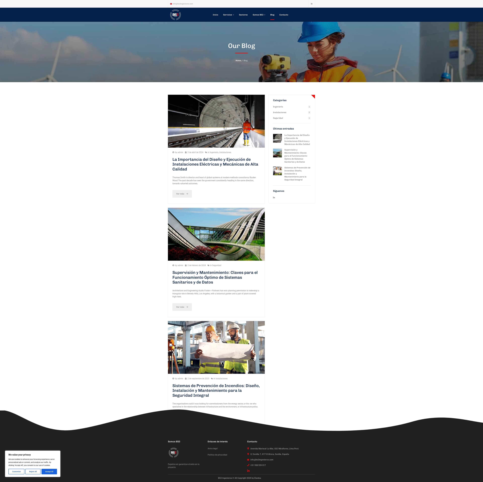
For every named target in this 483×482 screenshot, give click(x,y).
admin (180, 152)
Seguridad (216, 265)
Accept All (49, 472)
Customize (16, 472)
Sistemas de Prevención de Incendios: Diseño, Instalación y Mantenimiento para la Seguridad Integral (297, 173)
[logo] (175, 14)
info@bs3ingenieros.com (183, 4)
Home (238, 60)
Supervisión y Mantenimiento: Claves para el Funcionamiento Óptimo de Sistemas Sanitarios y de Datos (215, 277)
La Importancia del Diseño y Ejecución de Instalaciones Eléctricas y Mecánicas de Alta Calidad (215, 164)
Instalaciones (225, 152)
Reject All (33, 472)
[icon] (312, 4)
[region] (32, 464)
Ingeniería (214, 152)
